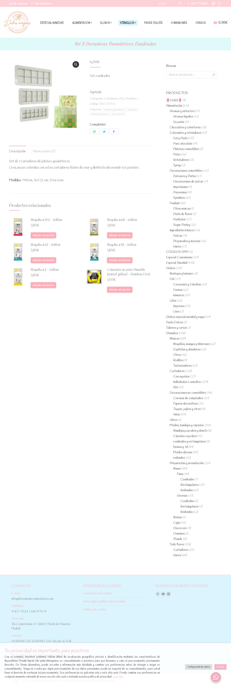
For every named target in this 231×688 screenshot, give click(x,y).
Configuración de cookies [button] (198, 667)
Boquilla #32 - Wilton (45, 245)
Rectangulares (189, 485)
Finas (180, 474)
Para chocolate (182, 144)
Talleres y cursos (176, 328)
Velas (176, 415)
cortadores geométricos (114, 110)
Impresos (178, 306)
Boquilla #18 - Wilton (121, 245)
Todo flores (177, 544)
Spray (177, 165)
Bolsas (177, 517)
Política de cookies (94, 610)
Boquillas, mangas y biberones (191, 344)
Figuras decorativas (185, 404)
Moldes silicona (182, 452)
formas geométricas (99, 114)
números (178, 295)
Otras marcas (182, 209)
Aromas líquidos (183, 117)
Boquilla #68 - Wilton (122, 220)
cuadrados (132, 110)
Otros (177, 355)
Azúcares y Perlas (184, 176)
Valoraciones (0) (44, 151)
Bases (177, 469)
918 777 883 (199, 3)
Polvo (177, 155)
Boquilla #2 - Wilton (45, 270)
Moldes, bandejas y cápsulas (187, 425)
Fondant (175, 203)
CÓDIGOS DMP (177, 252)
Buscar (213, 74)
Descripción (17, 151)
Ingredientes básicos (182, 230)
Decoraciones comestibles (186, 171)
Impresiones (180, 187)
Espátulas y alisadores (187, 350)
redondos (179, 458)
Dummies (179, 534)
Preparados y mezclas (186, 241)
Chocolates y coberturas (185, 127)
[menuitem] (18, 3)
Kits (121, 99)
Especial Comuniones (179, 257)
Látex (173, 301)
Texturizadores (182, 366)
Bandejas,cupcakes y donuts (190, 431)
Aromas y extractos (182, 111)
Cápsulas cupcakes (185, 436)
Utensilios (131, 99)
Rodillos (178, 360)
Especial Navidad (176, 263)
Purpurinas (180, 192)
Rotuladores (181, 160)
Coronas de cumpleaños (188, 398)
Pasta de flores (182, 214)
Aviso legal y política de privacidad (104, 602)
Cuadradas (187, 480)
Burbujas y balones (181, 274)
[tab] (17, 150)
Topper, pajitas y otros (187, 409)
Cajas (176, 523)
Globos (170, 268)
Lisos (176, 312)
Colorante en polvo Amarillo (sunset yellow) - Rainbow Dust (128, 272)
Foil (172, 279)
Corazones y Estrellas (187, 285)
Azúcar (177, 236)
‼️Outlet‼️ (174, 100)
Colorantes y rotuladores (185, 133)
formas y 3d (180, 447)
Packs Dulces (174, 322)
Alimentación (174, 106)
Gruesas (182, 496)
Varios (177, 247)
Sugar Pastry (181, 225)
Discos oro (180, 528)
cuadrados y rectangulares (189, 442)
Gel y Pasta (180, 138)
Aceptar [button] (220, 667)
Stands (177, 539)
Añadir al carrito (43, 235)
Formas (178, 290)
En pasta (178, 122)
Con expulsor (181, 377)
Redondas (186, 490)
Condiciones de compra (97, 593)
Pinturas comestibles (186, 149)
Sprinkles (179, 198)
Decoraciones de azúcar (188, 182)
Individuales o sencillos (187, 382)
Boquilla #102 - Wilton (46, 220)
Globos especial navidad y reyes (185, 317)
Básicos (174, 339)
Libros (173, 420)
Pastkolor (179, 220)
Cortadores (111, 99)
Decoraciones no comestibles (188, 393)
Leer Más (118, 677)
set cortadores (118, 114)
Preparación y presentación (187, 463)
